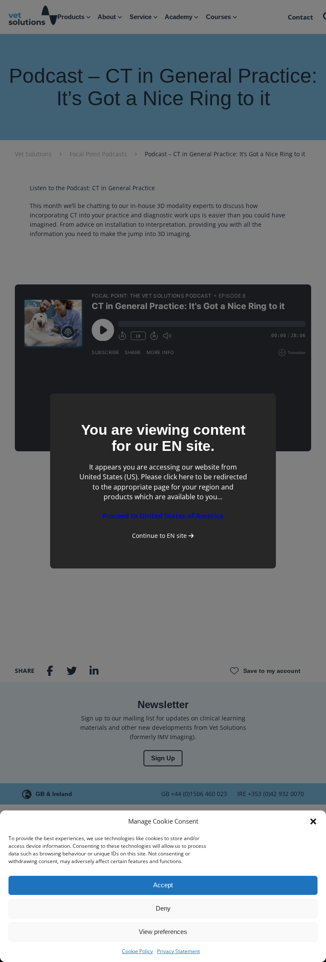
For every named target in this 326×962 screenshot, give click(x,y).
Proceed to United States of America (163, 515)
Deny (163, 908)
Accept (163, 885)
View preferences (163, 931)
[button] (313, 821)
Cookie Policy (137, 951)
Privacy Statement (178, 951)
